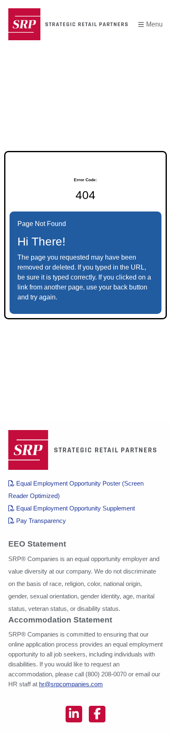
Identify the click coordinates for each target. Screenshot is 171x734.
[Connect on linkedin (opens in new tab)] (74, 714)
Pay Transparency (40, 520)
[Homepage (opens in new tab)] (70, 24)
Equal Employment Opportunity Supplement (75, 508)
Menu (154, 24)
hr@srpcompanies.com (71, 684)
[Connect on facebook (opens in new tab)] (97, 714)
